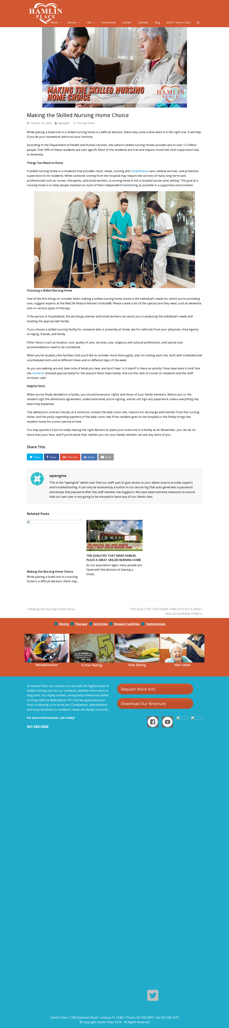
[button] (35, 457)
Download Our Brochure (143, 703)
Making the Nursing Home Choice (50, 572)
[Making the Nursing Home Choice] (55, 543)
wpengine (64, 123)
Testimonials (155, 624)
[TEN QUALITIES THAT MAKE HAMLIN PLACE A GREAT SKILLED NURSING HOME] (114, 535)
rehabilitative (139, 171)
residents (38, 373)
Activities (100, 624)
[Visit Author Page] (37, 478)
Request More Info (138, 689)
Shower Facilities (127, 624)
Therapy (81, 624)
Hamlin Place (105, 1022)
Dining (64, 624)
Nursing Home (86, 123)
